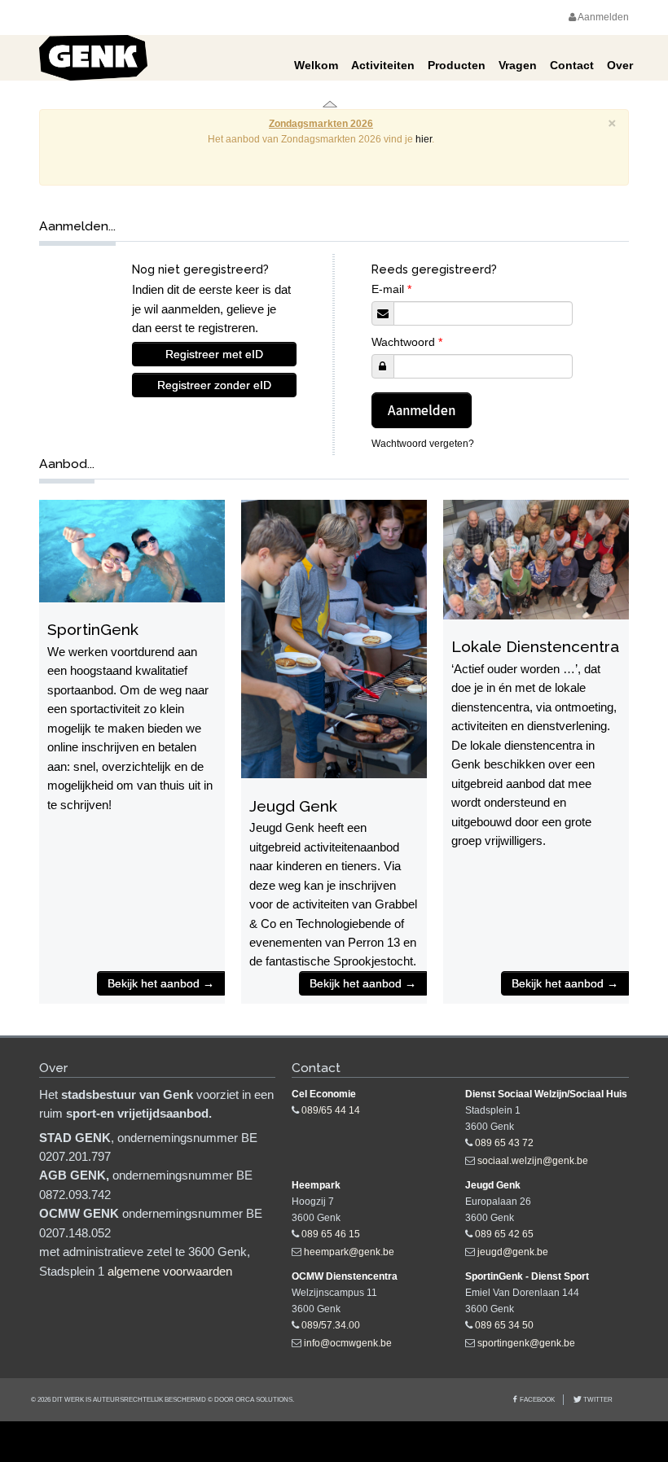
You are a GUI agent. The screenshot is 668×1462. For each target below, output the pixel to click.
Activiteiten (383, 65)
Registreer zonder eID (214, 385)
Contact (572, 65)
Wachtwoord (406, 341)
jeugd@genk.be (512, 1252)
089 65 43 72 (504, 1143)
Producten (457, 65)
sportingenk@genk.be (526, 1343)
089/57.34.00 (330, 1325)
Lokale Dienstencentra (535, 646)
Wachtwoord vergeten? (422, 443)
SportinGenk (92, 629)
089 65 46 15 (330, 1234)
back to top (334, 1441)
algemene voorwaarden (170, 1271)
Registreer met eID (214, 354)
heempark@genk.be (349, 1252)
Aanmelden (602, 17)
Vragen (518, 65)
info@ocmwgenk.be (348, 1343)
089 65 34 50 (504, 1325)
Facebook (537, 1399)
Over (620, 65)
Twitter (597, 1399)
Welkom (316, 65)
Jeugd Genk (293, 806)
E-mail (391, 288)
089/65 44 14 (330, 1110)
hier (423, 139)
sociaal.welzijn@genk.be (532, 1161)
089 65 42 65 (504, 1234)
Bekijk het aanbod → (161, 983)
